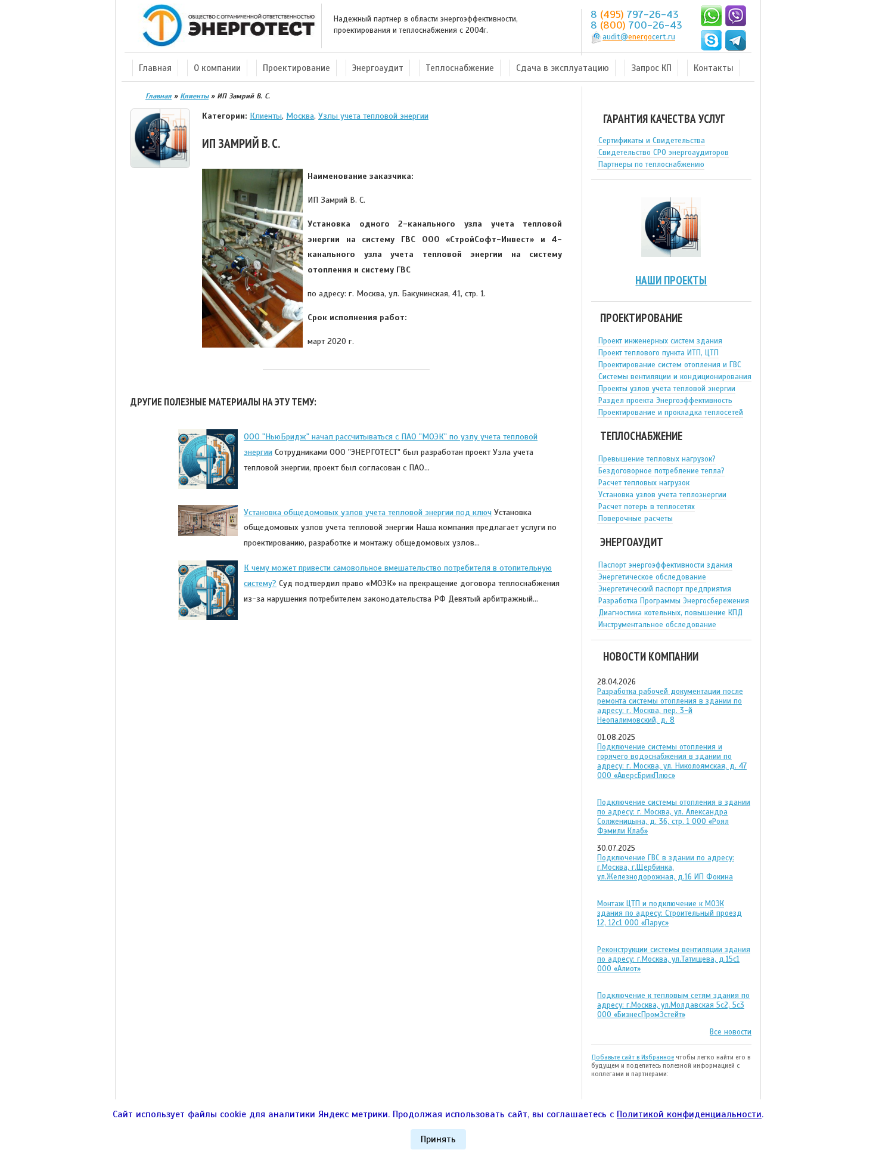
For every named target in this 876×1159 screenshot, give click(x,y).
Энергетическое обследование (652, 577)
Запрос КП (651, 68)
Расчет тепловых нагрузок (643, 483)
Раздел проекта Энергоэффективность (665, 400)
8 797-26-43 (635, 14)
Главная (155, 68)
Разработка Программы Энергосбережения (673, 601)
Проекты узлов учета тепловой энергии (666, 388)
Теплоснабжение (459, 68)
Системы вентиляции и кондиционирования (674, 377)
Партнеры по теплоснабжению (651, 164)
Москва (300, 115)
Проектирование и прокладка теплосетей (670, 412)
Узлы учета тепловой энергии (373, 115)
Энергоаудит (377, 68)
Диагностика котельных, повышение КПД (670, 613)
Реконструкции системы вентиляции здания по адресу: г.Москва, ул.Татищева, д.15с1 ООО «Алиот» (673, 959)
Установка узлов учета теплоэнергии (662, 495)
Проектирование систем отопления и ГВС (669, 365)
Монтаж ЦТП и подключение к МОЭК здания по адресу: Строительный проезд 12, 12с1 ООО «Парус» (669, 913)
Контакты (714, 68)
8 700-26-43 (636, 25)
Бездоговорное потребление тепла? (661, 471)
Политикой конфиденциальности (689, 1114)
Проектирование (296, 68)
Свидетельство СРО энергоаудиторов (663, 152)
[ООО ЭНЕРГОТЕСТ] (225, 26)
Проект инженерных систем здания (660, 341)
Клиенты (266, 115)
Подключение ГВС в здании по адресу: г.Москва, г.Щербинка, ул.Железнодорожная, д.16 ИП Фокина (665, 867)
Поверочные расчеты (635, 518)
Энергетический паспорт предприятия (664, 589)
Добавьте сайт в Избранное (632, 1057)
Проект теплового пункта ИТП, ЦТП (658, 353)
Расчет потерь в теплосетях (646, 507)
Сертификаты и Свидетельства (651, 140)
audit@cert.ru (638, 37)
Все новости (730, 1032)
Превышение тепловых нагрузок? (657, 459)
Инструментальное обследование (657, 625)
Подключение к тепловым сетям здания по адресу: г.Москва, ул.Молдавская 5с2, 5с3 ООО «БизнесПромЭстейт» (673, 1005)
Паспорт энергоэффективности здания (665, 565)
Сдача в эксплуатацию (562, 68)
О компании (217, 68)
